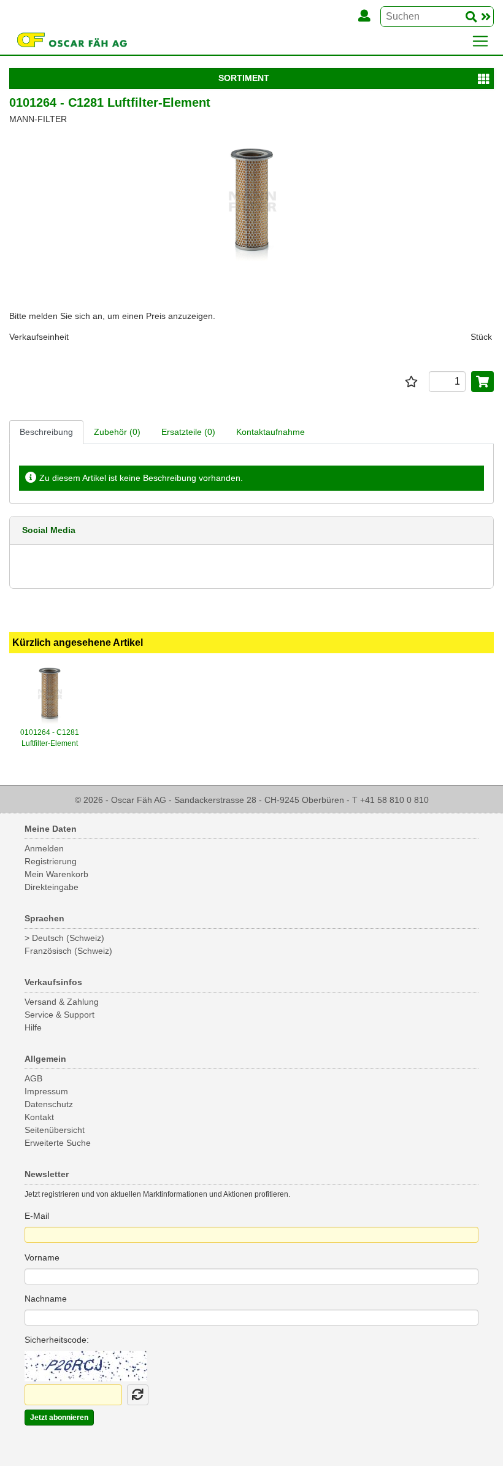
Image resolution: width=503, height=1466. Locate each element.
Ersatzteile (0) (188, 432)
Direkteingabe (52, 887)
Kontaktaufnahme (270, 432)
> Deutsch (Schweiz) (64, 938)
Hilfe (33, 1027)
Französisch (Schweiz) (68, 951)
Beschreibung (46, 432)
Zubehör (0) (117, 432)
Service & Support (59, 1014)
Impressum (46, 1091)
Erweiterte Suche (58, 1143)
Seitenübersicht (55, 1130)
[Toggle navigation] (480, 41)
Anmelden (44, 848)
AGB (33, 1078)
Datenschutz (49, 1104)
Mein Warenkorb (56, 874)
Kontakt (39, 1117)
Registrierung (51, 861)
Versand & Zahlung (62, 1002)
